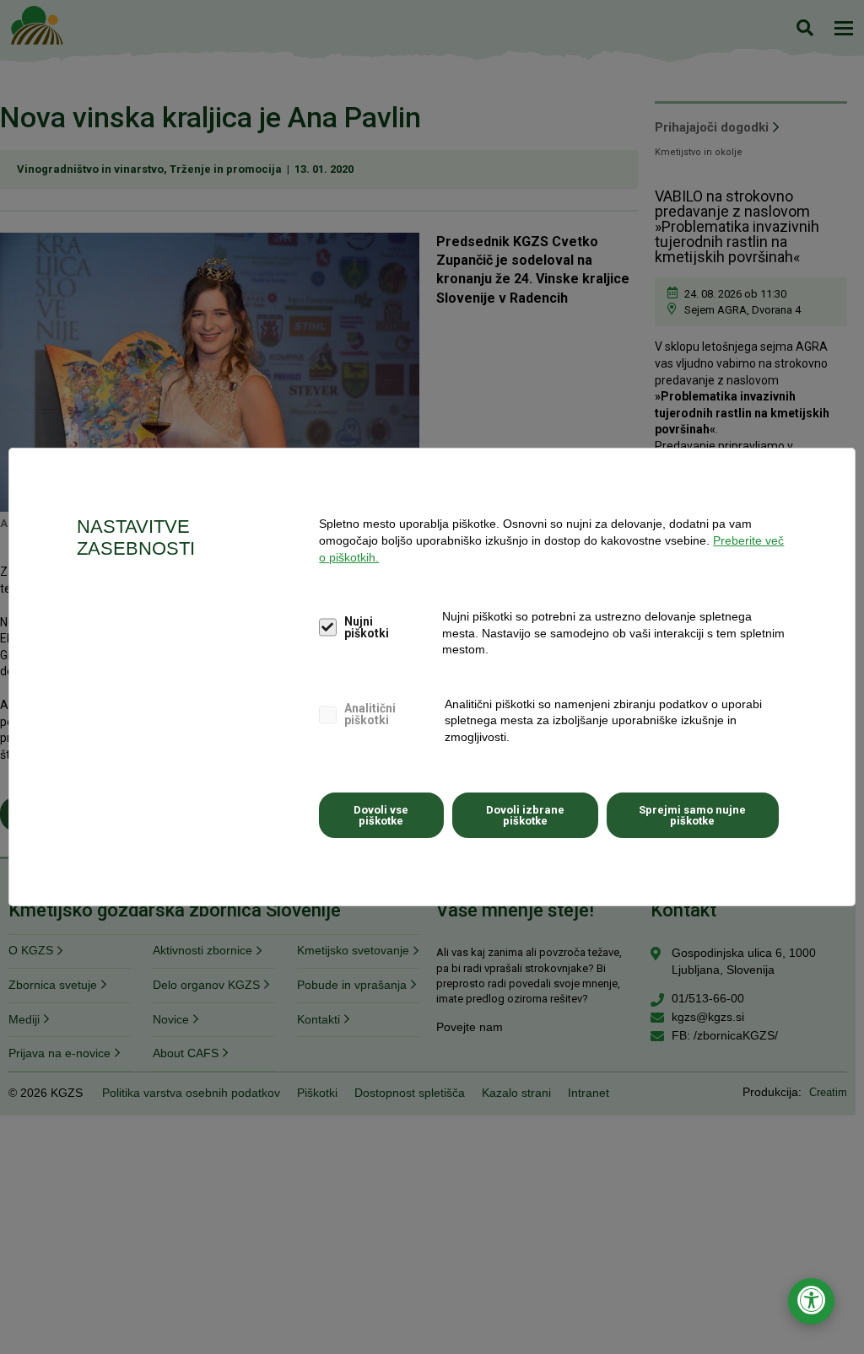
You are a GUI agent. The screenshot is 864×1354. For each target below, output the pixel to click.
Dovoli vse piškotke (381, 815)
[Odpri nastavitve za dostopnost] (811, 1301)
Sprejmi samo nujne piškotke (692, 815)
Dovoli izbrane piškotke (525, 815)
